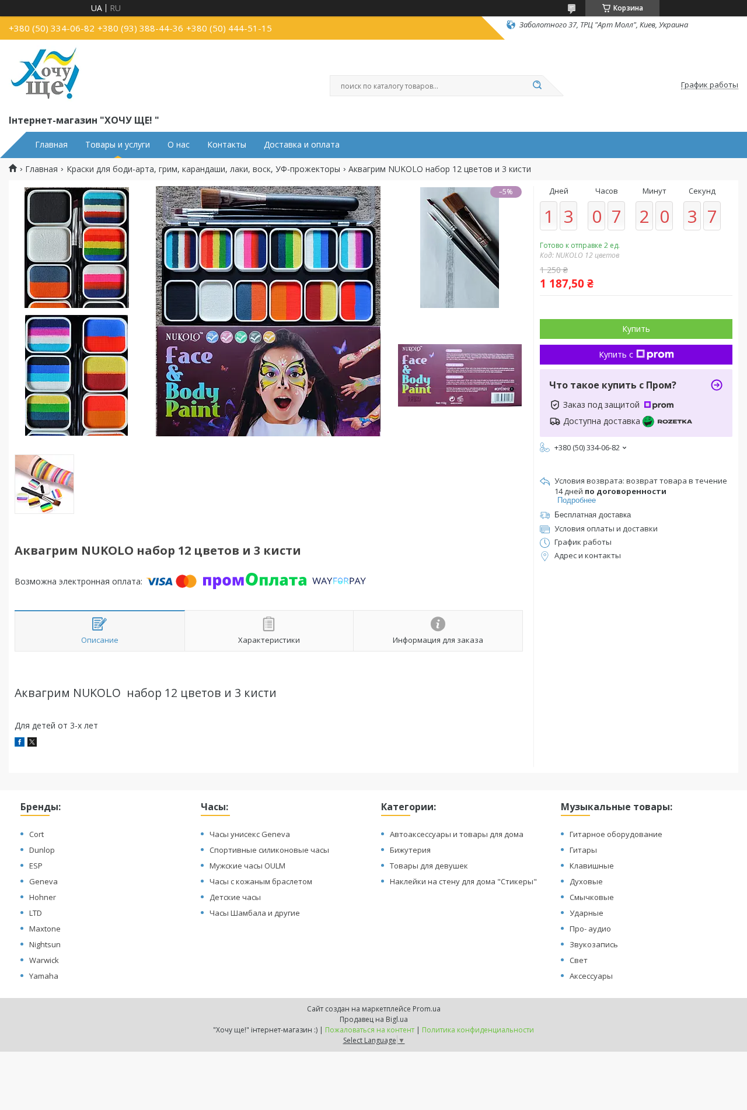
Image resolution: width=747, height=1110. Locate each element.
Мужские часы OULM (247, 865)
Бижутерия (410, 850)
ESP (36, 865)
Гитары (583, 850)
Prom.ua (427, 1009)
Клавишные (592, 865)
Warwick (44, 960)
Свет (579, 960)
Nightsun (45, 944)
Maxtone (45, 928)
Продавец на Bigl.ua (374, 1019)
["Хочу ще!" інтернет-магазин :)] (45, 74)
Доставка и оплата (302, 145)
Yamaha (43, 976)
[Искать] (537, 85)
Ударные (586, 913)
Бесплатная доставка (592, 514)
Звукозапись (594, 944)
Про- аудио (590, 928)
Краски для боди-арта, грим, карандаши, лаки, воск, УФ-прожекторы (203, 169)
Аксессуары (591, 976)
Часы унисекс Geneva (250, 834)
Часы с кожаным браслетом (261, 881)
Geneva (43, 881)
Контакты (226, 145)
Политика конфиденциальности (478, 1030)
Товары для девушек (429, 865)
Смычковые (592, 897)
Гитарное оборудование (616, 834)
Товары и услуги (117, 145)
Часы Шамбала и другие (255, 913)
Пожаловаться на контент (369, 1030)
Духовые (586, 881)
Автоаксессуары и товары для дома (456, 834)
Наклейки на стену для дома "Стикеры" (463, 881)
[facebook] (20, 743)
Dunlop (42, 850)
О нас (178, 145)
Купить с (616, 354)
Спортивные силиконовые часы (269, 850)
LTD (35, 913)
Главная (51, 145)
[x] (32, 743)
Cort (36, 834)
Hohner (42, 897)
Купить (636, 328)
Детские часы (235, 897)
